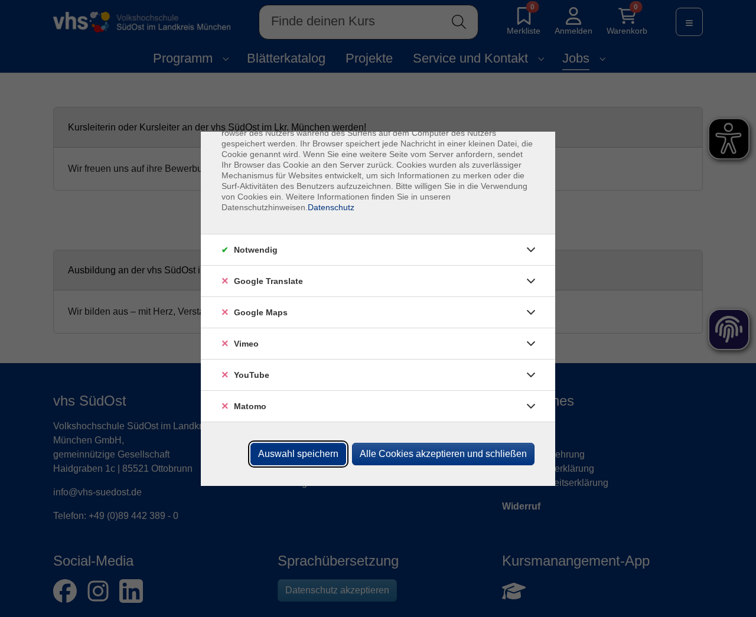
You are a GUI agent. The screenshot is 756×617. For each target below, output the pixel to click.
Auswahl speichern (298, 454)
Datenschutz (331, 207)
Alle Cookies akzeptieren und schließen (443, 454)
